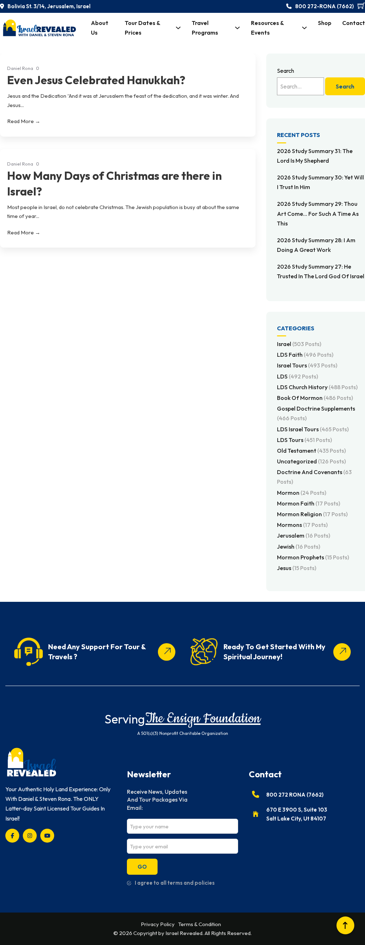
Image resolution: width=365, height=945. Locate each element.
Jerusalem (303, 535)
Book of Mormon (315, 397)
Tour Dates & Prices (142, 27)
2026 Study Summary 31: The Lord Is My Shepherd (315, 155)
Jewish (298, 546)
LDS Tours (304, 439)
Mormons (302, 524)
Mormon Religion (312, 514)
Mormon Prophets (313, 557)
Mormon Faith (308, 503)
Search (285, 70)
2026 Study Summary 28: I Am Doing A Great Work (316, 245)
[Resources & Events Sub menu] (304, 28)
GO (142, 866)
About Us (99, 27)
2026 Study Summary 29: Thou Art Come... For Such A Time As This (318, 213)
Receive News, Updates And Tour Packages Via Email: (157, 799)
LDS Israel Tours (313, 429)
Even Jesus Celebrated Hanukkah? (96, 80)
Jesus (296, 567)
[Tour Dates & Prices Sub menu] (178, 28)
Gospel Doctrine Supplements (316, 413)
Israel (299, 343)
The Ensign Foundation (203, 719)
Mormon (301, 492)
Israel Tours (307, 365)
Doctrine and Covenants (314, 476)
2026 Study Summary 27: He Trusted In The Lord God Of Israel (320, 271)
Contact (353, 22)
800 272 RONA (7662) (295, 794)
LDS (297, 376)
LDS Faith (305, 354)
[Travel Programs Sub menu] (237, 28)
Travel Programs (205, 27)
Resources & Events (267, 27)
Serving (124, 719)
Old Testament (311, 450)
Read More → (23, 121)
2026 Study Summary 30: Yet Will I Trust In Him (320, 182)
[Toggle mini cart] (361, 5)
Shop (324, 22)
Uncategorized (311, 461)
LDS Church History (317, 387)
